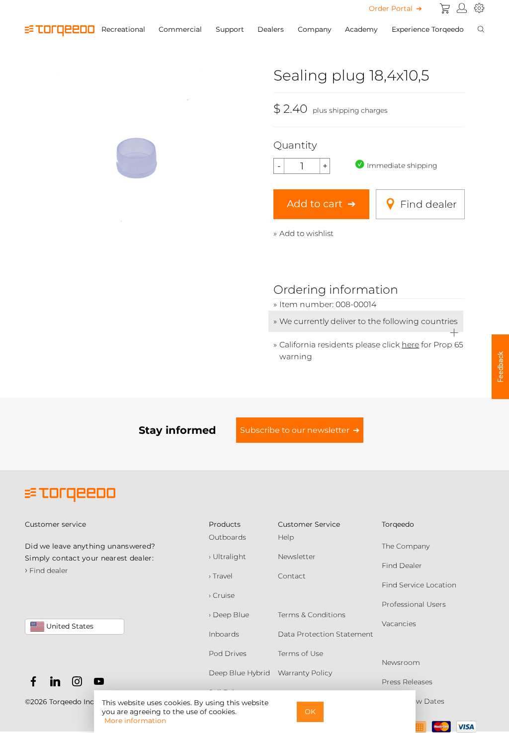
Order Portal (391, 8)
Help (286, 537)
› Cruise (222, 595)
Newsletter (297, 556)
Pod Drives (228, 653)
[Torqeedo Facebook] (33, 683)
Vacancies (399, 623)
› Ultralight (227, 556)
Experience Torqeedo (428, 29)
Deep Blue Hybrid (239, 672)
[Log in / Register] (462, 8)
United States (68, 626)
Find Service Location (419, 584)
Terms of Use (300, 653)
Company (315, 29)
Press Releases (407, 681)
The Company (405, 546)
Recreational (123, 29)
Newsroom (401, 662)
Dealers (270, 29)
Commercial (180, 29)
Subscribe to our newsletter (294, 430)
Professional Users (414, 604)
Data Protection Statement (325, 634)
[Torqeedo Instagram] (74, 683)
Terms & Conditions (311, 614)
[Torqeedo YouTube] (96, 683)
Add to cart (314, 204)
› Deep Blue (229, 614)
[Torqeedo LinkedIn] (53, 683)
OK (310, 711)
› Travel (221, 575)
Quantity (295, 145)
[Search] (480, 29)
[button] (500, 366)
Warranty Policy (305, 672)
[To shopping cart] (445, 8)
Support (230, 29)
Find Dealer (402, 565)
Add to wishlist (306, 233)
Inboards (224, 634)
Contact (292, 575)
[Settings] (479, 8)
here (410, 344)
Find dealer (428, 204)
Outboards (227, 537)
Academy (361, 29)
